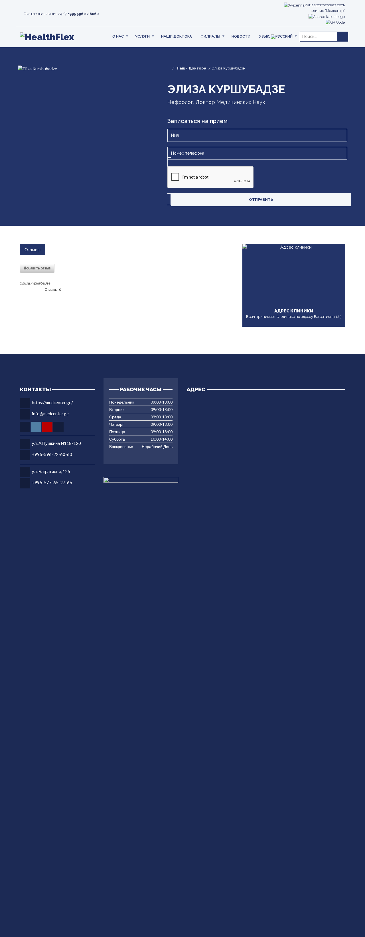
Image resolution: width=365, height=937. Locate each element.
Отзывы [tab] (32, 249)
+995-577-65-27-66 (52, 482)
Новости (241, 36)
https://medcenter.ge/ (52, 402)
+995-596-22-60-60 (52, 454)
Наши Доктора (176, 36)
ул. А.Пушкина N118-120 (56, 443)
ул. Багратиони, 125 (51, 471)
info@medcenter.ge (50, 413)
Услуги (142, 36)
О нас (118, 36)
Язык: (265, 36)
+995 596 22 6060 (83, 14)
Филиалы (210, 36)
